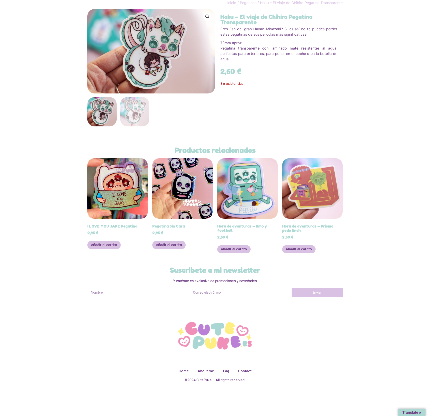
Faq (226, 371)
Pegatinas (248, 2)
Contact (245, 371)
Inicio (231, 2)
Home (184, 371)
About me (206, 371)
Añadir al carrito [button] (104, 245)
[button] (207, 17)
